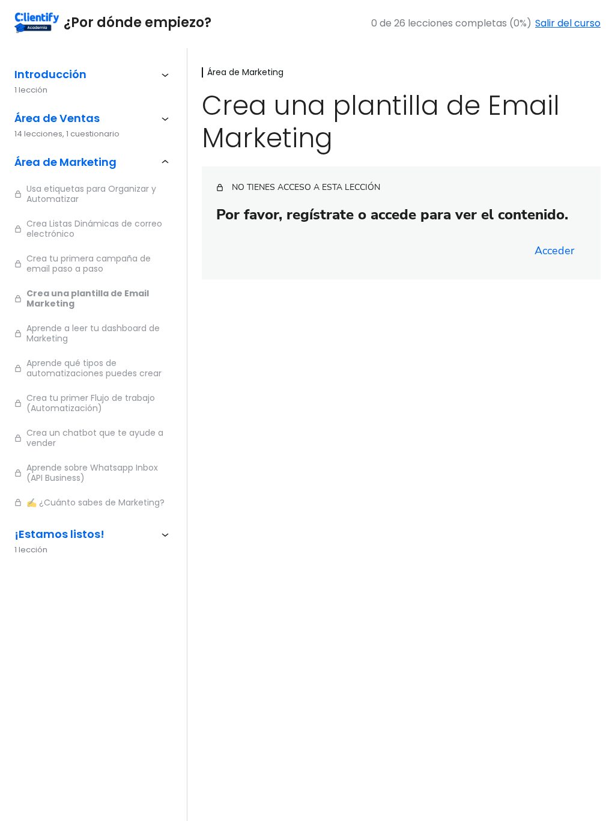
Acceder (554, 250)
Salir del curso (568, 23)
